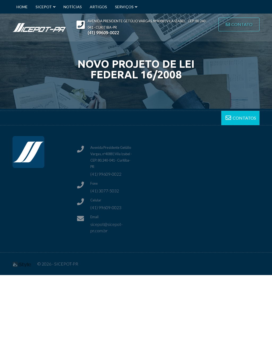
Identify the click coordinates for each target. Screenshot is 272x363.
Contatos (244, 117)
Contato (242, 24)
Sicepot (44, 7)
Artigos (98, 7)
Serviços (124, 7)
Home (22, 7)
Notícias (72, 7)
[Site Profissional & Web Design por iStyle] (21, 263)
